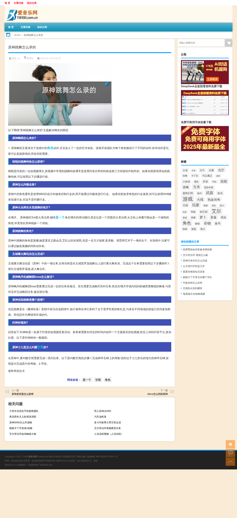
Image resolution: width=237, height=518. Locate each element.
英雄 (185, 217)
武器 (209, 192)
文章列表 (18, 3)
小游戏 (186, 181)
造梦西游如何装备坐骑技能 (197, 249)
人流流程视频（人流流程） (108, 433)
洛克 (220, 193)
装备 (213, 217)
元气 (202, 170)
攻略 (186, 187)
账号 (218, 223)
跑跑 (185, 229)
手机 (214, 181)
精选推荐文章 (69, 456)
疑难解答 (91, 456)
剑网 (185, 175)
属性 (196, 181)
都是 (193, 229)
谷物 (207, 223)
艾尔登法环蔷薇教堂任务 (107, 428)
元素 (211, 170)
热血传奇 (214, 199)
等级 (193, 211)
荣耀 (193, 217)
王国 (185, 205)
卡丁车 (194, 175)
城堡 (218, 176)
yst (18, 58)
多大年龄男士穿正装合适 (107, 422)
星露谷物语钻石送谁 (194, 271)
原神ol (17, 35)
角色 (50, 148)
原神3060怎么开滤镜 (20, 422)
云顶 (185, 170)
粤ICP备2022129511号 (107, 456)
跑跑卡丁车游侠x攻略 (20, 428)
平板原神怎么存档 (192, 282)
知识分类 (32, 3)
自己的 (204, 211)
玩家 (195, 204)
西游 (223, 217)
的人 (222, 205)
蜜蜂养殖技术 (16, 371)
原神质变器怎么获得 (22, 394)
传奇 (194, 170)
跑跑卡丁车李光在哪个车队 (197, 277)
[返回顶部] (230, 461)
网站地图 (81, 456)
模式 (199, 193)
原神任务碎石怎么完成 (195, 260)
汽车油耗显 (100, 416)
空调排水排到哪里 (192, 288)
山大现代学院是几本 (194, 266)
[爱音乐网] (23, 7)
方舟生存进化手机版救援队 (24, 411)
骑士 (202, 229)
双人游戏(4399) (102, 411)
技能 (224, 181)
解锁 (197, 223)
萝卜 (203, 217)
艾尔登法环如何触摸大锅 (22, 433)
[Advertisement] (104, 493)
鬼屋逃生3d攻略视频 (194, 293)
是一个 (60, 217)
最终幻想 (188, 193)
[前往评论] (230, 453)
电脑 (206, 205)
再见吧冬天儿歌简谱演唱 (22, 416)
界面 (214, 205)
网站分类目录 (55, 456)
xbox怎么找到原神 (157, 394)
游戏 (188, 198)
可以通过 (207, 175)
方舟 (196, 186)
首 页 (7, 3)
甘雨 (40, 347)
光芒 (221, 170)
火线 (200, 199)
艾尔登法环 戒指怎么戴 (195, 255)
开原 (205, 181)
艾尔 (216, 210)
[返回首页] (230, 444)
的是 (185, 211)
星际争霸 (208, 187)
